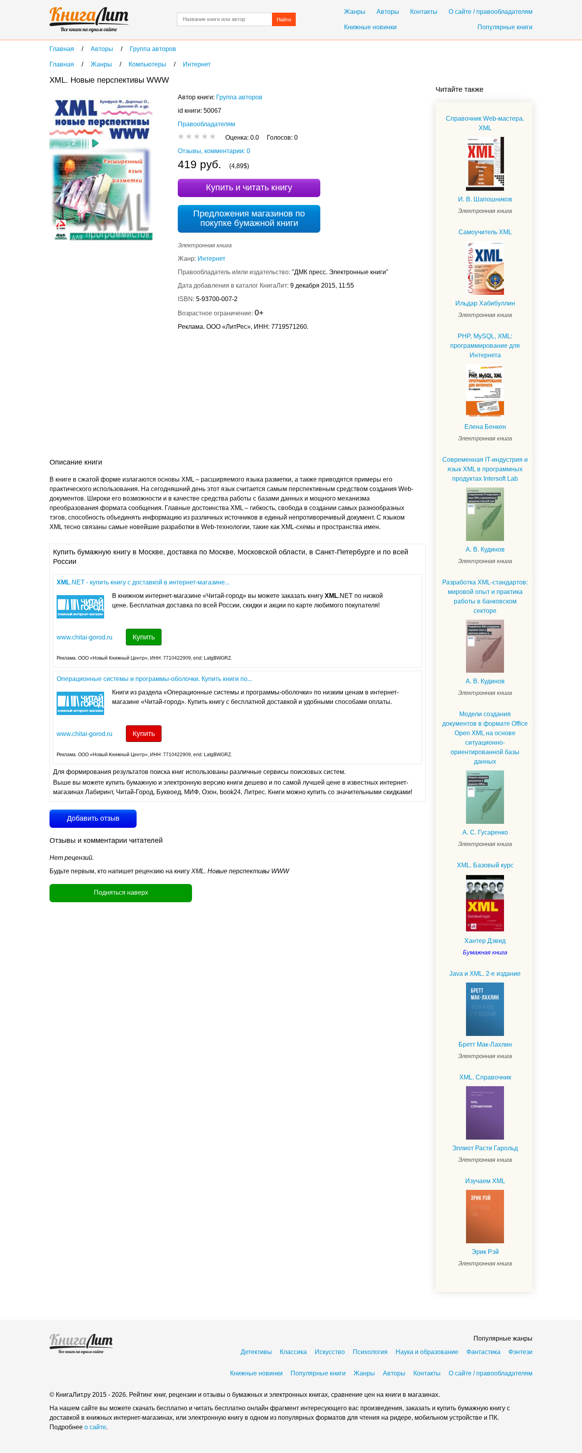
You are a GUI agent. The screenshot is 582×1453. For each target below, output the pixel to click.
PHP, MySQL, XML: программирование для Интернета (485, 346)
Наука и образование (427, 1352)
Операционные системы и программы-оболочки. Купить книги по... (154, 678)
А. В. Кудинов (485, 549)
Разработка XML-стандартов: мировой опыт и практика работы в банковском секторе (485, 596)
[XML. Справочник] (485, 1113)
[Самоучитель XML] (485, 268)
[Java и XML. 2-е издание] (485, 1009)
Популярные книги (505, 27)
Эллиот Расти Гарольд (485, 1148)
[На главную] (89, 19)
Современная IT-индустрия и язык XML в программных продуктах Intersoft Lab (485, 469)
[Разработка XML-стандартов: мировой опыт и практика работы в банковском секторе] (485, 646)
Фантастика (483, 1352)
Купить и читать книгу (249, 187)
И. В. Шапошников (485, 199)
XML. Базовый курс (485, 865)
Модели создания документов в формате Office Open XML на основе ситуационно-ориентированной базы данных (485, 738)
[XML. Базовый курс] (485, 903)
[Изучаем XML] (485, 1216)
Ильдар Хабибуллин (485, 303)
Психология (370, 1352)
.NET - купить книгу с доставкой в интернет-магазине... (143, 582)
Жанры (354, 11)
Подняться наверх (121, 892)
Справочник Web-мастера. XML (485, 123)
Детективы (256, 1352)
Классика (293, 1352)
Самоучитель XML (485, 232)
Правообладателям (206, 124)
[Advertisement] (193, 396)
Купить (144, 637)
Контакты (423, 11)
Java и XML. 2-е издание (485, 973)
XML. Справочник (485, 1077)
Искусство (330, 1352)
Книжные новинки (370, 27)
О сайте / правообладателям (491, 11)
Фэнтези (520, 1352)
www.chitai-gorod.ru (84, 637)
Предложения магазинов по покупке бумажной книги (249, 218)
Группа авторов (239, 97)
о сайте (95, 1427)
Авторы (388, 11)
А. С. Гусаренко (485, 832)
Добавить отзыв (93, 818)
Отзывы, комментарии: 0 (214, 151)
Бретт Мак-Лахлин (485, 1044)
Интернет (211, 258)
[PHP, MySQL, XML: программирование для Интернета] (485, 391)
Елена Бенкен (485, 426)
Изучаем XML (485, 1181)
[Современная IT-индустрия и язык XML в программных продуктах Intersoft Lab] (485, 514)
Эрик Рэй (485, 1251)
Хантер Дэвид (485, 940)
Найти (284, 20)
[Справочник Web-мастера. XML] (485, 164)
